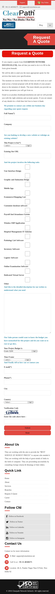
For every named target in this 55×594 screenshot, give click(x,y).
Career (7, 498)
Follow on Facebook (16, 516)
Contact (7, 502)
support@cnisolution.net (31, 7)
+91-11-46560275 (11, 7)
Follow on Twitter (16, 522)
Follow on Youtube (16, 533)
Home (7, 478)
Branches (8, 490)
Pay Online (44, 2)
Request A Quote (11, 494)
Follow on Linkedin (17, 527)
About (7, 482)
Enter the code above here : (15, 417)
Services (8, 486)
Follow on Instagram (17, 538)
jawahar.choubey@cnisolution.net (23, 95)
